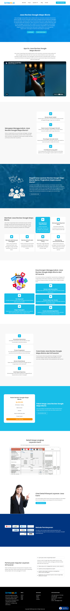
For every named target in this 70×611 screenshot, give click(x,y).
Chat (22, 599)
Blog (42, 2)
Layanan (34, 2)
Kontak (46, 2)
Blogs (22, 598)
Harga (29, 2)
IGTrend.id (23, 571)
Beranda (24, 2)
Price (22, 596)
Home (22, 595)
